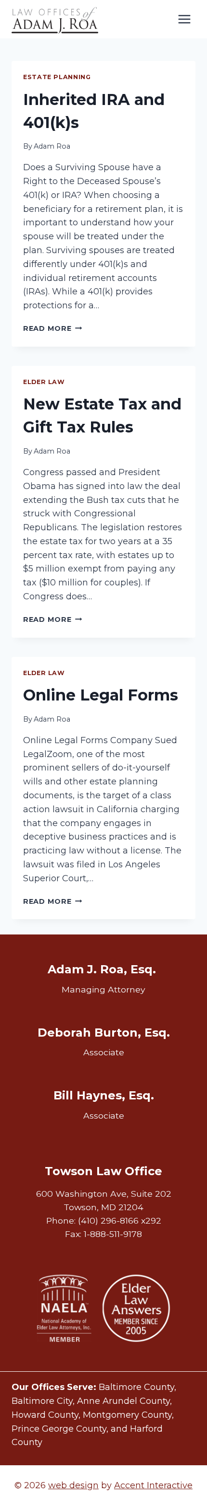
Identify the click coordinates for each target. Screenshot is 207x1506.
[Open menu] (184, 19)
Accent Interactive (153, 1485)
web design (73, 1485)
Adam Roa (52, 146)
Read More (52, 328)
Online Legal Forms (100, 695)
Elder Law (44, 381)
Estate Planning (57, 77)
